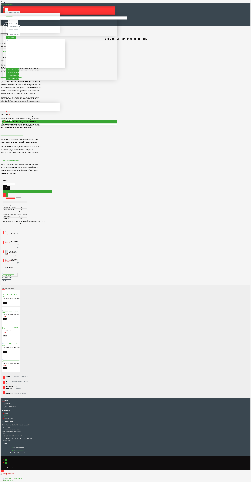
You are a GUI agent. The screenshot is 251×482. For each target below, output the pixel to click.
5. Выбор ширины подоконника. (10, 160)
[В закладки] (4, 195)
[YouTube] (6, 463)
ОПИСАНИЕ (18, 197)
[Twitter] (6, 460)
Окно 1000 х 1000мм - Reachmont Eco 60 (11, 298)
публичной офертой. (29, 226)
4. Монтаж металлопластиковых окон (12, 135)
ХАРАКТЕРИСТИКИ (10, 197)
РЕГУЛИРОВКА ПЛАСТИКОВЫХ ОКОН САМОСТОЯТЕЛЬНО (15, 426)
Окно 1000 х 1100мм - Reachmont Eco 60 (11, 314)
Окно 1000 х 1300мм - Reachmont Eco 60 (11, 347)
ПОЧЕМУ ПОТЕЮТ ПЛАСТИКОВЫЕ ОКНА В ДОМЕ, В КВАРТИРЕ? (17, 438)
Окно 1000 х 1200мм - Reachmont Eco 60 (11, 330)
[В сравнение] (7, 195)
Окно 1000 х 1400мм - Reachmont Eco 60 (11, 363)
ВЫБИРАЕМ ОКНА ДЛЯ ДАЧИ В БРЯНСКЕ (12, 431)
